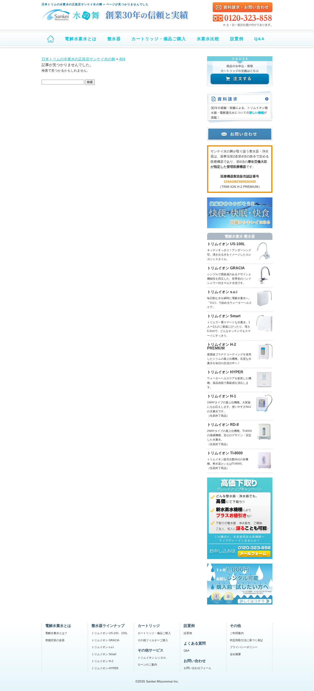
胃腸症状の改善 (55, 640)
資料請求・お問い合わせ (242, 7)
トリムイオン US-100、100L (109, 633)
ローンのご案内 (147, 664)
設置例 (237, 39)
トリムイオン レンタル (152, 657)
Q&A (259, 39)
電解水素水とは (81, 39)
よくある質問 (195, 643)
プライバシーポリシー (243, 647)
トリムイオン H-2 (102, 661)
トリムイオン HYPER (104, 668)
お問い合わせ (195, 661)
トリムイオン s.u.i (102, 647)
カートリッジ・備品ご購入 (158, 39)
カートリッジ (149, 626)
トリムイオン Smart (103, 654)
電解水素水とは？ (56, 633)
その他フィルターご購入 (153, 640)
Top (303, 680)
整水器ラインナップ (108, 626)
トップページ (50, 39)
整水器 (114, 39)
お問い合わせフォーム (197, 668)
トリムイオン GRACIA (105, 640)
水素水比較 (208, 39)
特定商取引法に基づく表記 (246, 640)
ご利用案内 (237, 633)
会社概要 (235, 654)
